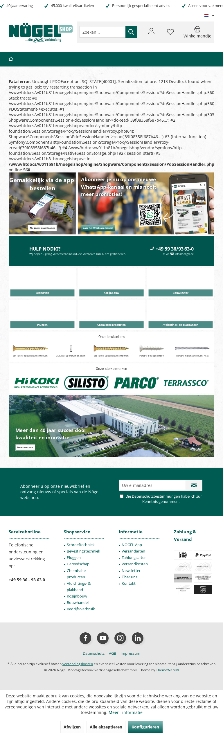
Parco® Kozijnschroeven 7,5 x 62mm (192, 357)
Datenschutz (94, 653)
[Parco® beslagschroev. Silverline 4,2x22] (152, 348)
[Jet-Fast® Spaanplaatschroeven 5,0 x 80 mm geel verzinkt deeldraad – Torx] (30, 348)
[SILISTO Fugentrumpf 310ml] (71, 348)
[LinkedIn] (137, 638)
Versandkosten (135, 563)
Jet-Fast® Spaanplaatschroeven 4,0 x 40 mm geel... (111, 357)
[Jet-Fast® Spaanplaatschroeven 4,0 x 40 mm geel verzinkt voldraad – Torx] (111, 348)
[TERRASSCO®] (186, 383)
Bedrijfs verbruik (81, 608)
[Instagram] (120, 638)
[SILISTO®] (86, 383)
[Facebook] (85, 638)
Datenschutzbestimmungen (156, 496)
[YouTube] (103, 638)
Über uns (129, 577)
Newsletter (131, 570)
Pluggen (74, 557)
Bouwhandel (78, 602)
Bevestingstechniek (83, 551)
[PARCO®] (136, 383)
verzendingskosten (77, 663)
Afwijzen (72, 727)
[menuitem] (197, 32)
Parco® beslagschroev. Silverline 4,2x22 (151, 357)
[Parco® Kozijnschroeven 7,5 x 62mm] (192, 348)
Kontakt (129, 583)
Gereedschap (78, 563)
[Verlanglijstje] (170, 34)
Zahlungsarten (134, 557)
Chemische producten (76, 574)
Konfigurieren (145, 727)
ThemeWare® (167, 669)
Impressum (130, 653)
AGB (112, 653)
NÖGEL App (132, 544)
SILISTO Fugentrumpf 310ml (71, 355)
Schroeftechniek (81, 544)
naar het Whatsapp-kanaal (98, 228)
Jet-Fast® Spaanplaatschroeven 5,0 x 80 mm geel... (30, 357)
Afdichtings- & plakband (79, 586)
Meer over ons (25, 447)
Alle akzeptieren (106, 727)
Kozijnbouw (77, 596)
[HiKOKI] (37, 383)
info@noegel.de (184, 254)
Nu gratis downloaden (42, 228)
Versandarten (133, 551)
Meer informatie (126, 712)
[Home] (10, 59)
